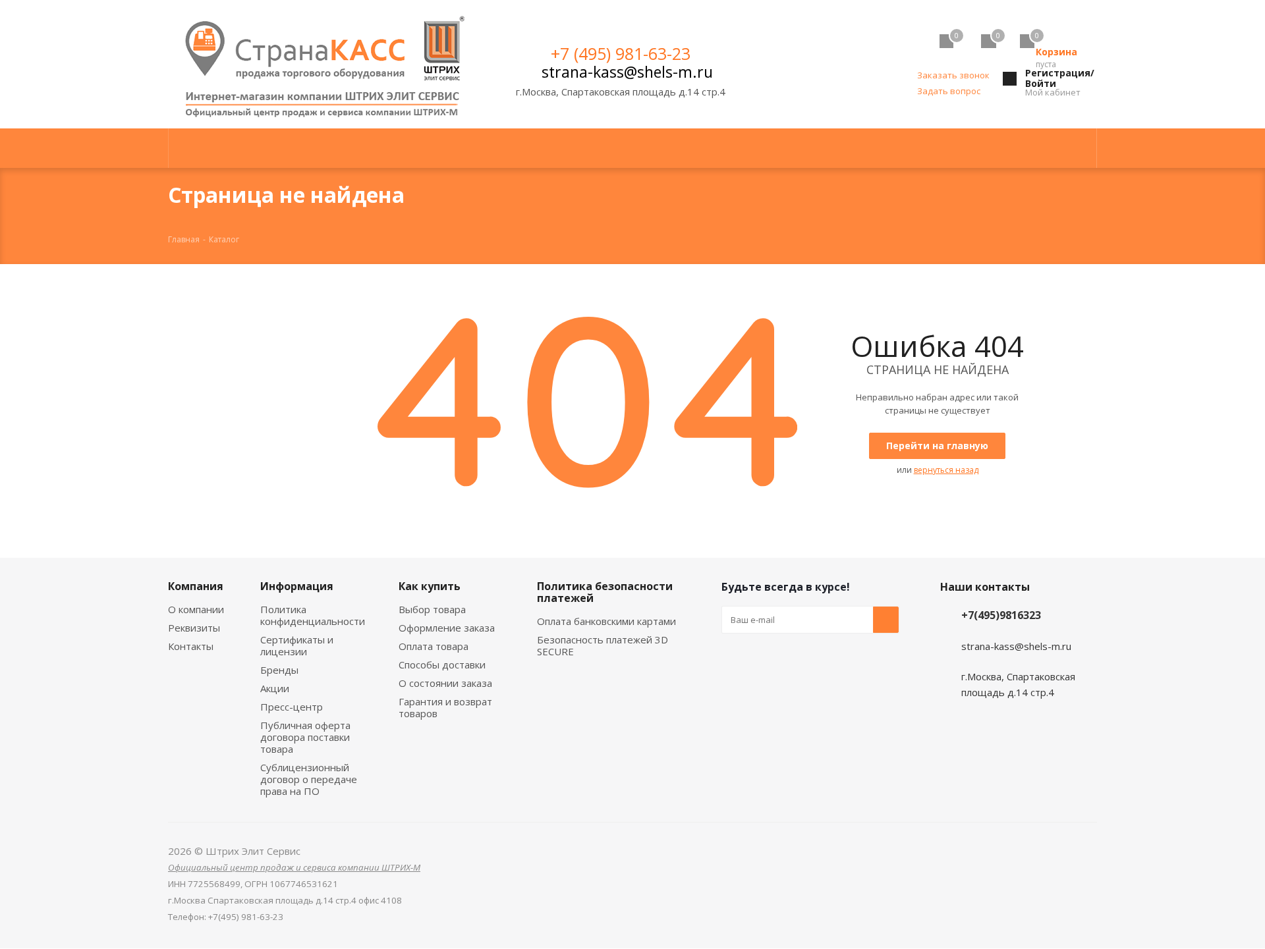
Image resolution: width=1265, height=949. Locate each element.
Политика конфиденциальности (312, 615)
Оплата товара (433, 646)
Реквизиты (194, 627)
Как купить (430, 586)
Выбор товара (432, 609)
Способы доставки (442, 664)
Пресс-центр (291, 706)
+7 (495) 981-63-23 (620, 53)
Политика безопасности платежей (605, 592)
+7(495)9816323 (1001, 615)
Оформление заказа (447, 627)
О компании (196, 609)
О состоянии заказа (445, 683)
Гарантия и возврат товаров (445, 707)
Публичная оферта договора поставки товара (305, 737)
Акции (274, 688)
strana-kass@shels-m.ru (627, 71)
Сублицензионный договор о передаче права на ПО (308, 779)
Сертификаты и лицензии (296, 645)
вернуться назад (946, 469)
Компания (195, 586)
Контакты (190, 646)
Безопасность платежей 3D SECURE (602, 645)
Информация (296, 586)
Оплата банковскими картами (606, 621)
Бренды (279, 669)
